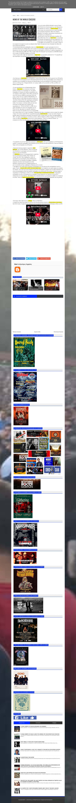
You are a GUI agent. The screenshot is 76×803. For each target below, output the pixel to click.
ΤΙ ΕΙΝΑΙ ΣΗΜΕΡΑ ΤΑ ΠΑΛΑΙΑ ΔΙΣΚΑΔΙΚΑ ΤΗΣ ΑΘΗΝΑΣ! (33, 726)
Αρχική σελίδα (37, 331)
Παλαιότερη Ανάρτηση (58, 331)
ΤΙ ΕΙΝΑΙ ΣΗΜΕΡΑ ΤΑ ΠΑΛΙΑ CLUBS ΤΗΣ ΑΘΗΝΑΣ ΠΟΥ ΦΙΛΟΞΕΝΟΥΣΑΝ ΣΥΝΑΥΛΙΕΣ (39, 734)
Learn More (36, 7)
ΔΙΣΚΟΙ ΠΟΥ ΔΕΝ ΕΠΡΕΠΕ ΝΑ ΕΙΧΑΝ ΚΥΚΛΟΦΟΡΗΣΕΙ (33, 772)
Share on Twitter (32, 258)
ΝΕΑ (30, 22)
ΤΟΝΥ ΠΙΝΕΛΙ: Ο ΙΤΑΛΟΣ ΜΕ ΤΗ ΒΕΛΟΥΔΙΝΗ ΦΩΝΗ (32, 741)
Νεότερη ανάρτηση (17, 331)
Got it (42, 7)
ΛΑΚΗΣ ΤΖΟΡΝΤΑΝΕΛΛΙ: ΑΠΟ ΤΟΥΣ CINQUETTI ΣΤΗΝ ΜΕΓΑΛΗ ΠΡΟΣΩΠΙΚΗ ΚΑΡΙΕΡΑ (40, 749)
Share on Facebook (20, 258)
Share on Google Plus (45, 258)
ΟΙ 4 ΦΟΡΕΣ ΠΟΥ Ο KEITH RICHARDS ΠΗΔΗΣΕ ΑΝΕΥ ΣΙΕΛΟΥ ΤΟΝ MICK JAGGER (39, 788)
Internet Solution (56, 799)
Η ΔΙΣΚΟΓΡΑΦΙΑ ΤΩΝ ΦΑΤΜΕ (27, 757)
